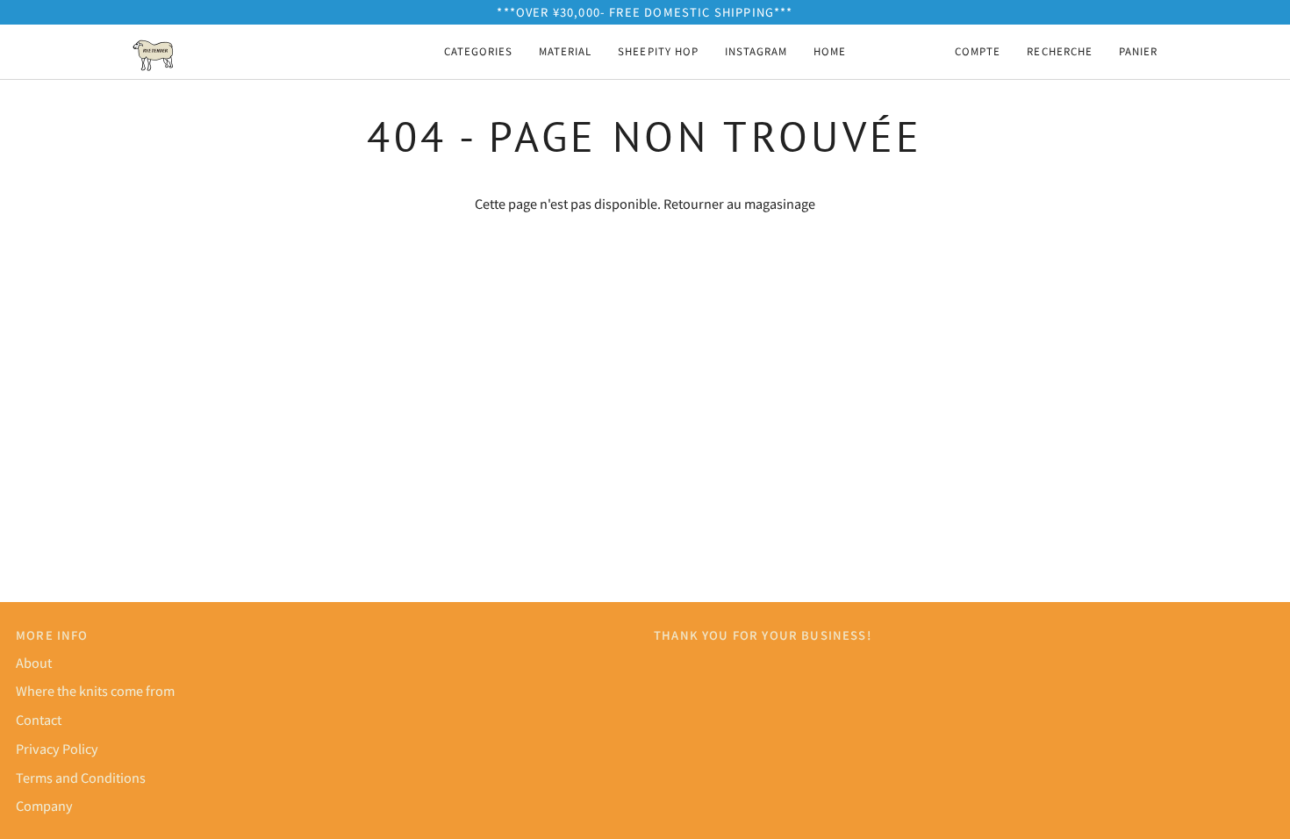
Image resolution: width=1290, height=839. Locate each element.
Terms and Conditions (81, 777)
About (34, 662)
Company (44, 805)
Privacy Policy (57, 748)
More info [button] (52, 635)
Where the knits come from (95, 690)
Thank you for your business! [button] (762, 635)
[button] (478, 52)
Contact (38, 719)
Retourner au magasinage (739, 203)
